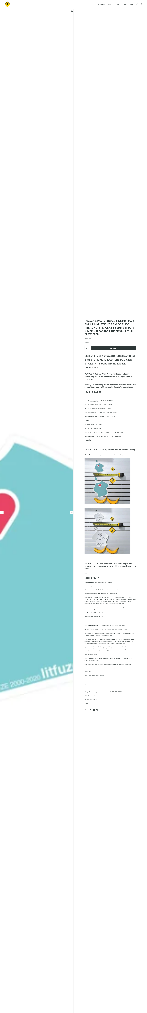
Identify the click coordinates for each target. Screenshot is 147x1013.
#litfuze (102, 675)
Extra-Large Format (94, 397)
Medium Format (94, 404)
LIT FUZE (88, 338)
